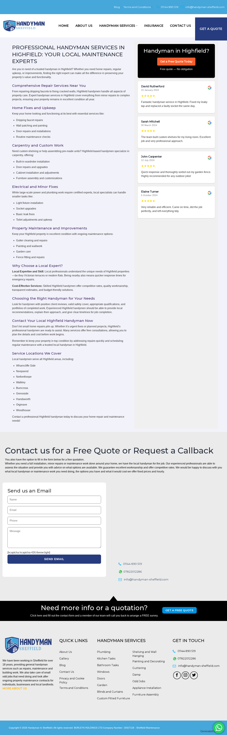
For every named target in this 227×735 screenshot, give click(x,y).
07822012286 (132, 571)
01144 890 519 (169, 7)
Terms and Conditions (137, 7)
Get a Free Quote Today (176, 61)
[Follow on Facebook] (177, 675)
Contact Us (180, 26)
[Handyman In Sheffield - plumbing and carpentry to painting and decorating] (24, 25)
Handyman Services (117, 26)
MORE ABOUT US (14, 688)
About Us (84, 26)
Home (63, 26)
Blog (117, 7)
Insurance (153, 26)
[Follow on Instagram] (185, 675)
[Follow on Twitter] (194, 675)
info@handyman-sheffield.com (205, 7)
